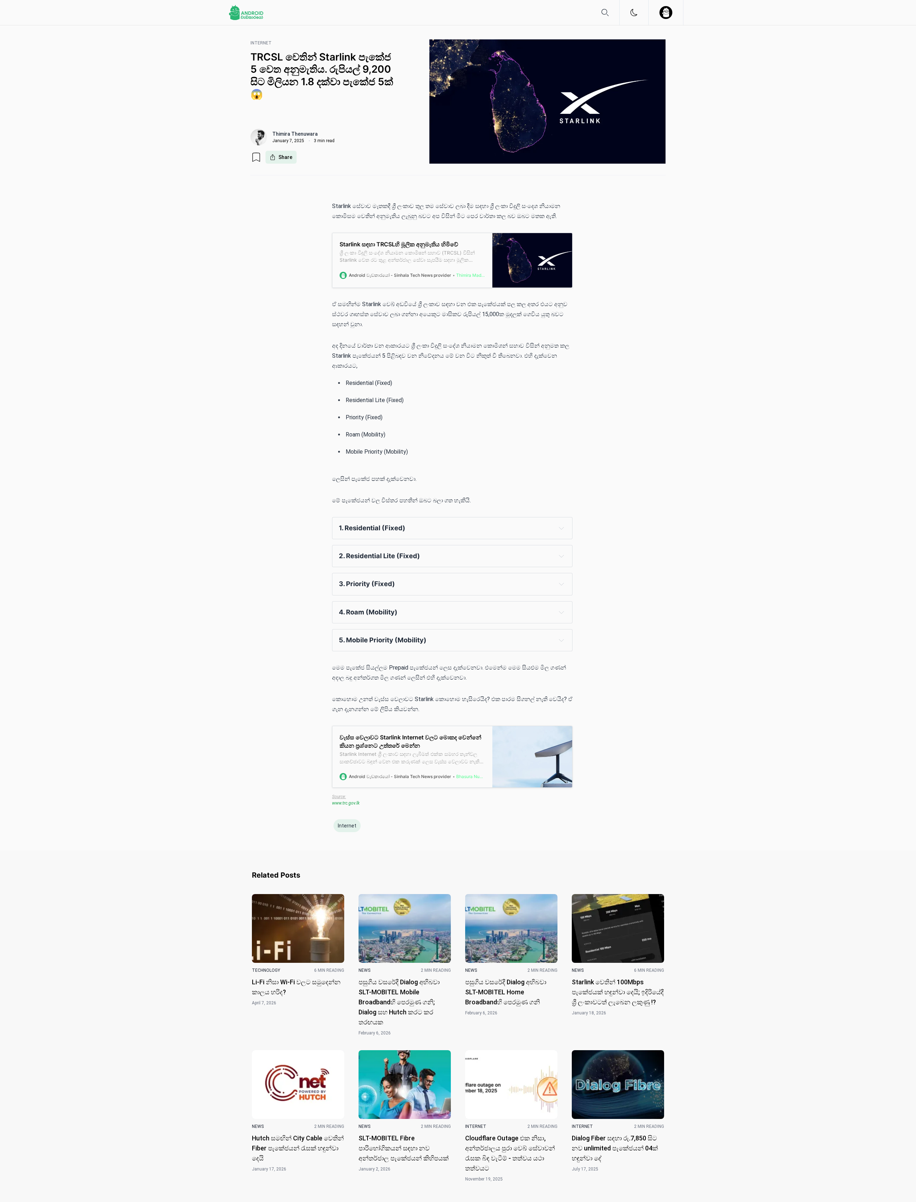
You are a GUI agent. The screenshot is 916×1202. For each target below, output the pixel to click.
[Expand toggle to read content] (561, 528)
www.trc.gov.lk (346, 803)
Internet (347, 826)
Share (285, 157)
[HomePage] (246, 12)
